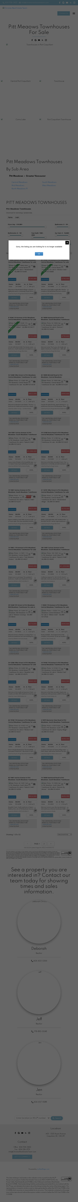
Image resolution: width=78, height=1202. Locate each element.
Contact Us (63, 13)
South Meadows (49, 182)
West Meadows (49, 185)
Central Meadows (19, 182)
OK (39, 254)
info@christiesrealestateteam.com (35, 2)
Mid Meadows (18, 185)
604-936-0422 (11, 2)
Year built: (37, 234)
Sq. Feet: (62, 233)
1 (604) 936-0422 (14, 307)
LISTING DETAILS (14, 297)
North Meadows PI (20, 189)
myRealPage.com (43, 1169)
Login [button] (17, 217)
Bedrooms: (61, 224)
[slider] (9, 227)
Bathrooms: (15, 233)
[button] (10, 3)
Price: (15, 224)
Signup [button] (10, 217)
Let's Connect (22, 1157)
